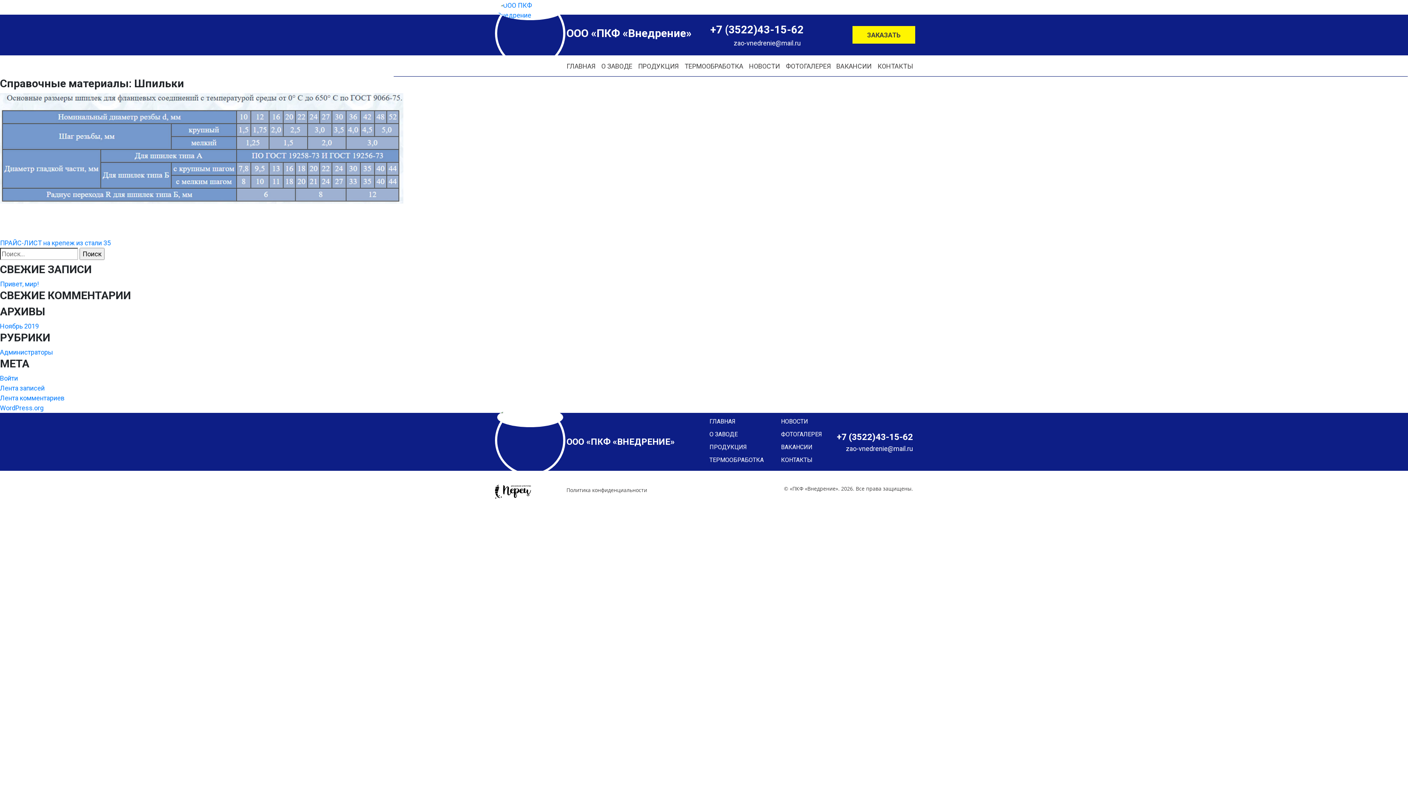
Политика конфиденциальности (606, 490)
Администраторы (26, 352)
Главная (580, 66)
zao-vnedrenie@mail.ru (767, 43)
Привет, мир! (19, 284)
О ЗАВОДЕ (616, 66)
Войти (9, 378)
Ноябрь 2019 (19, 326)
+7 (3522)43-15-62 (757, 29)
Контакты (895, 66)
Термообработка (714, 66)
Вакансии (854, 66)
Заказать (884, 35)
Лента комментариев (32, 398)
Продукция (658, 66)
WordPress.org (22, 408)
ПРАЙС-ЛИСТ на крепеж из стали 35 (55, 243)
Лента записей (22, 388)
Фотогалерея (808, 66)
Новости (764, 66)
